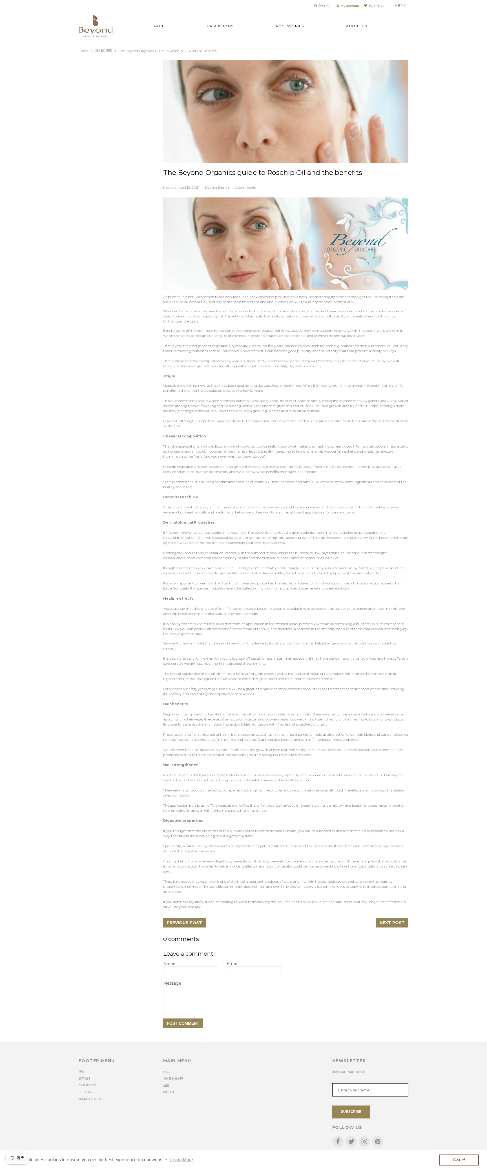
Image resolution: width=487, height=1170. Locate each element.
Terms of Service (93, 1099)
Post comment (183, 1023)
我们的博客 (103, 51)
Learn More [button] (181, 1159)
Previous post (184, 922)
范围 (166, 1085)
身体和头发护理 (173, 1078)
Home (83, 51)
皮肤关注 (168, 1092)
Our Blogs (87, 1085)
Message (172, 983)
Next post (392, 922)
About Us (356, 26)
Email (232, 963)
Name (169, 963)
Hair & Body (220, 26)
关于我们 (84, 1078)
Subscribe (351, 1112)
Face (159, 26)
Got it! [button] (459, 1160)
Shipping (86, 1092)
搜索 (81, 1072)
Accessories (290, 26)
